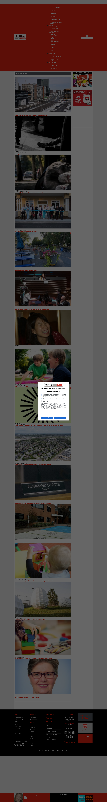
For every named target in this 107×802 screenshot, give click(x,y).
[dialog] (53, 401)
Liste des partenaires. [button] (54, 408)
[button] (53, 401)
